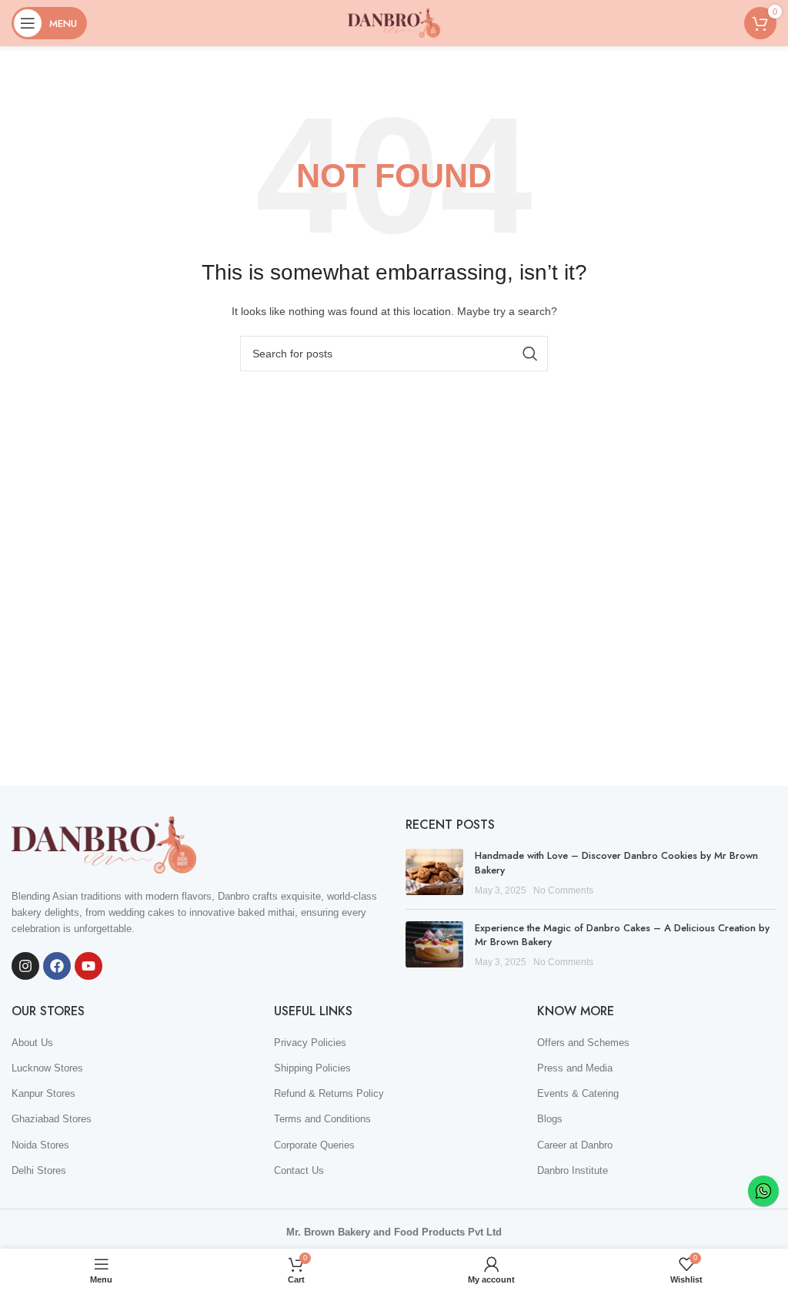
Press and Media (575, 1068)
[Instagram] (25, 966)
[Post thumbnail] (434, 873)
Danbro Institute (572, 1170)
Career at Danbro (575, 1145)
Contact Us (299, 1170)
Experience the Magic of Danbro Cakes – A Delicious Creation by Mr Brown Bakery (622, 934)
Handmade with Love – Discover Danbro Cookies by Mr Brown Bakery (616, 862)
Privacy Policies (310, 1042)
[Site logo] (394, 22)
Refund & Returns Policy (329, 1093)
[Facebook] (57, 966)
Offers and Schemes (583, 1042)
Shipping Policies (312, 1068)
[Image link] (104, 844)
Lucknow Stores (47, 1068)
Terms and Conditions (322, 1119)
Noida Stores (40, 1145)
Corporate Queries (314, 1145)
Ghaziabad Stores (52, 1119)
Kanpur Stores (43, 1093)
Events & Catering (578, 1093)
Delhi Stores (39, 1170)
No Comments (563, 890)
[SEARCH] (530, 353)
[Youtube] (88, 966)
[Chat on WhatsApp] (763, 1190)
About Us (32, 1042)
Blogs (550, 1119)
